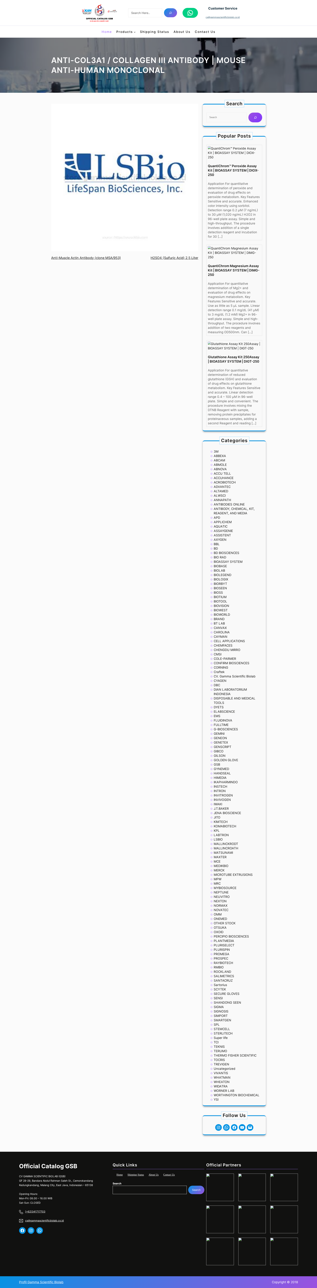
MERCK (219, 870)
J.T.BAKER (221, 808)
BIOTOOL (220, 601)
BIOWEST (221, 610)
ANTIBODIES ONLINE (229, 504)
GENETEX (221, 742)
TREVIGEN (221, 1064)
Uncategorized (224, 1069)
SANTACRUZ (223, 980)
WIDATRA (221, 1086)
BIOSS (218, 592)
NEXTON (220, 901)
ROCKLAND (222, 972)
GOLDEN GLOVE (226, 760)
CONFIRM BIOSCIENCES (231, 663)
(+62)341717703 (35, 1211)
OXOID (218, 932)
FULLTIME (221, 725)
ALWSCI (220, 495)
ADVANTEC (222, 487)
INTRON (220, 791)
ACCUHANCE (224, 478)
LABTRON (221, 835)
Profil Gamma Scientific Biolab (41, 1282)
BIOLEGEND (222, 575)
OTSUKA (220, 927)
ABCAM (219, 460)
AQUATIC (220, 526)
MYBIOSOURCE (225, 888)
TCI (216, 1042)
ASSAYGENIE (223, 531)
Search (117, 1183)
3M (216, 451)
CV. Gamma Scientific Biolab (235, 676)
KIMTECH (221, 822)
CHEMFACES (223, 645)
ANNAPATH (222, 500)
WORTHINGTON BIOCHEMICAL (236, 1095)
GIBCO (218, 751)
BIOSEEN (220, 588)
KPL (217, 830)
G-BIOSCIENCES (226, 729)
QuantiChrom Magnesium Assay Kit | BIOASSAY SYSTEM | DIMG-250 (233, 270)
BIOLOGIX (221, 579)
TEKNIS (219, 1046)
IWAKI (218, 804)
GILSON (219, 756)
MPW (217, 879)
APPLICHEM (223, 522)
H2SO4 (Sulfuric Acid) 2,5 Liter (174, 258)
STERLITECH (223, 1033)
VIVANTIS (221, 1073)
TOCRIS (219, 1060)
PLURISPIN (222, 949)
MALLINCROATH (226, 848)
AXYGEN (220, 540)
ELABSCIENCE (224, 711)
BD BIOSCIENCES (226, 553)
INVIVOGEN (222, 800)
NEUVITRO (222, 897)
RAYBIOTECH (223, 963)
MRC (217, 883)
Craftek (219, 672)
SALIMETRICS (224, 976)
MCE (217, 861)
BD (216, 548)
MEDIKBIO (221, 866)
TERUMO (220, 1051)
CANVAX (220, 628)
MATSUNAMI (223, 853)
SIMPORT (221, 1016)
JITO (217, 817)
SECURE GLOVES (226, 994)
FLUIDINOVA (223, 720)
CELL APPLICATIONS (229, 641)
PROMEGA (221, 954)
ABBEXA (220, 456)
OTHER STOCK (225, 923)
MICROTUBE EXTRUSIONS (233, 875)
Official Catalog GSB (48, 1166)
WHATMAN (222, 1077)
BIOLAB (219, 570)
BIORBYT (220, 584)
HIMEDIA (220, 778)
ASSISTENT (222, 535)
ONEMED (220, 919)
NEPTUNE (221, 892)
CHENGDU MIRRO (227, 650)
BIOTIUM (220, 597)
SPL (217, 1024)
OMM (218, 914)
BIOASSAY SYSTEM (228, 562)
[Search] (170, 12)
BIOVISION (221, 606)
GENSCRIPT (222, 747)
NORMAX (220, 905)
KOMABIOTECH (225, 826)
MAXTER (220, 857)
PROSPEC (221, 958)
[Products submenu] (135, 32)
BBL (217, 544)
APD (217, 517)
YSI (216, 1099)
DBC (217, 685)
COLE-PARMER (225, 659)
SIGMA (219, 1007)
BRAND (219, 619)
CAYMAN (220, 636)
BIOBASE (220, 566)
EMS (217, 716)
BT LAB (219, 623)
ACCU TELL (222, 473)
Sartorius (220, 985)
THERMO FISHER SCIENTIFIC (235, 1055)
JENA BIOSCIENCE (227, 813)
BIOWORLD (222, 614)
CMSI (217, 654)
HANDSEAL (222, 773)
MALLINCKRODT (226, 844)
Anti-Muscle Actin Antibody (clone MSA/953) (86, 258)
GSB (217, 764)
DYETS (219, 707)
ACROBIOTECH (225, 482)
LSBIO (218, 839)
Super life (221, 1038)
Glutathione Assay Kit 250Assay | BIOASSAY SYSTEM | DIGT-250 (233, 359)
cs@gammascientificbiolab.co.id (223, 17)
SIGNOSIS (221, 1011)
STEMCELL (222, 1029)
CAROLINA (222, 632)
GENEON (220, 738)
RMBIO (219, 967)
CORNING (221, 667)
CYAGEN (220, 681)
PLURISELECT (224, 945)
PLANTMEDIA (224, 941)
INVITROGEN (223, 795)
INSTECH (220, 786)
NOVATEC (221, 910)
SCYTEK (220, 989)
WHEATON (221, 1082)
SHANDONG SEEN (227, 1002)
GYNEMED (221, 769)
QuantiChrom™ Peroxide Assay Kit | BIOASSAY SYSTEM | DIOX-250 (233, 170)
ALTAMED (221, 491)
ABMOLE (220, 465)
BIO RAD (220, 557)
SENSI (218, 998)
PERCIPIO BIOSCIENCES (231, 936)
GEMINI (219, 733)
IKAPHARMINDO (226, 782)
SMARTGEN (222, 1020)
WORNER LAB (224, 1091)
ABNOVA (220, 469)
